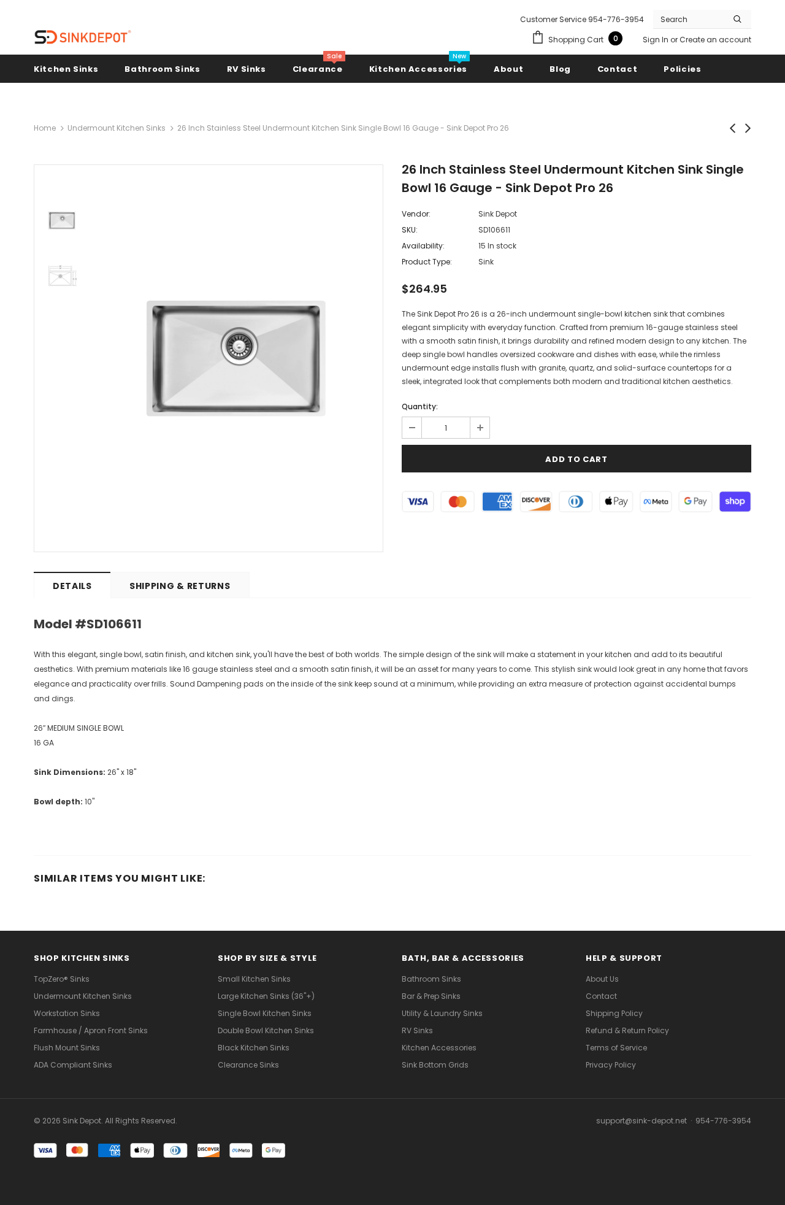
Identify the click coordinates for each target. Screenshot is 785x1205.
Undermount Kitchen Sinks (116, 128)
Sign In (656, 39)
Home (45, 128)
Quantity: (420, 406)
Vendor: (416, 214)
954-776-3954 (723, 1120)
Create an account (715, 39)
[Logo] (83, 37)
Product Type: (427, 261)
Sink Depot (497, 214)
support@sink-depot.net (641, 1120)
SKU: (410, 230)
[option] (236, 358)
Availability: (423, 246)
